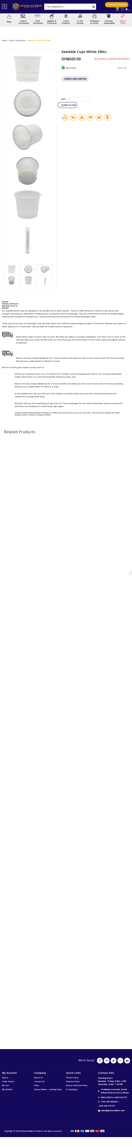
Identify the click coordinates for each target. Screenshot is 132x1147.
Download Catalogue (116, 5)
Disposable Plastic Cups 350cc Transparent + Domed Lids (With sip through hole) (66, 1012)
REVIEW (5, 308)
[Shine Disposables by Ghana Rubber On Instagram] (107, 1060)
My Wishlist (7, 1089)
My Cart (5, 1085)
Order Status (8, 1081)
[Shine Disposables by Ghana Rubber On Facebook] (100, 1060)
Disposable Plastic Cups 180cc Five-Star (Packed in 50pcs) (66, 645)
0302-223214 (107, 1097)
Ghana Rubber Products (32, 1131)
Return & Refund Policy (77, 1085)
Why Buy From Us (10, 306)
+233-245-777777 (106, 1106)
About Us (38, 1077)
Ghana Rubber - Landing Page (48, 1089)
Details (5, 301)
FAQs (36, 1085)
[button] (95, 103)
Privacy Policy (72, 1077)
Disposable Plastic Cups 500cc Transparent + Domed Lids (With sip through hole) (66, 769)
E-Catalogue (72, 1089)
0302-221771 (121, 1097)
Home (4, 40)
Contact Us (39, 1081)
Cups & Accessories (17, 40)
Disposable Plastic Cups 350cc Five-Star (66, 526)
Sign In (5, 1077)
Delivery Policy (73, 1081)
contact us (42, 383)
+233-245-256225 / (110, 1101)
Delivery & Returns (10, 303)
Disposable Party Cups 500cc (66, 888)
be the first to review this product (112, 59)
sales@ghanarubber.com (113, 1110)
